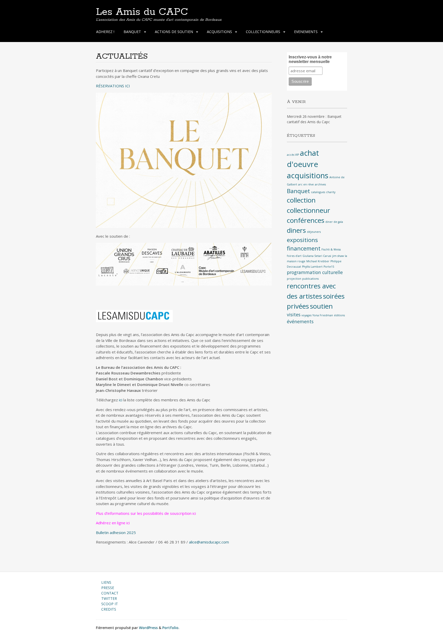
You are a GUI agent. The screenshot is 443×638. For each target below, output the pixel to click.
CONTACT (109, 593)
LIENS (106, 582)
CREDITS (108, 609)
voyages (306, 315)
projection (294, 278)
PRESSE (107, 587)
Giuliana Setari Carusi (317, 256)
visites (293, 314)
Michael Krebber (317, 261)
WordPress (148, 627)
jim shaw (338, 256)
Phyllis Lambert (312, 266)
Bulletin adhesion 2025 (116, 532)
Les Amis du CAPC (142, 12)
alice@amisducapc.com (209, 542)
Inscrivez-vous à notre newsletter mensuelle (310, 59)
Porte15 (329, 266)
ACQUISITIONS (219, 31)
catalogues (318, 192)
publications (310, 278)
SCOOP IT (109, 603)
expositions (302, 240)
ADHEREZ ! (105, 31)
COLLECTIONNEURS (263, 31)
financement (303, 248)
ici (120, 399)
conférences (305, 220)
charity (330, 192)
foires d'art (294, 256)
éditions (339, 315)
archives (320, 184)
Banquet (298, 191)
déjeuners (314, 232)
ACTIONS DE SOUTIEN (174, 31)
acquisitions (307, 175)
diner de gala (334, 222)
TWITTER (109, 598)
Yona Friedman (323, 315)
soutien (321, 306)
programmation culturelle (315, 272)
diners (296, 230)
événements (300, 321)
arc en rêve (306, 184)
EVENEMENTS (306, 31)
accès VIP (293, 154)
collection (301, 200)
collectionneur (308, 210)
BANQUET (132, 31)
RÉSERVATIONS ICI (113, 85)
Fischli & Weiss (331, 249)
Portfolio (170, 627)
